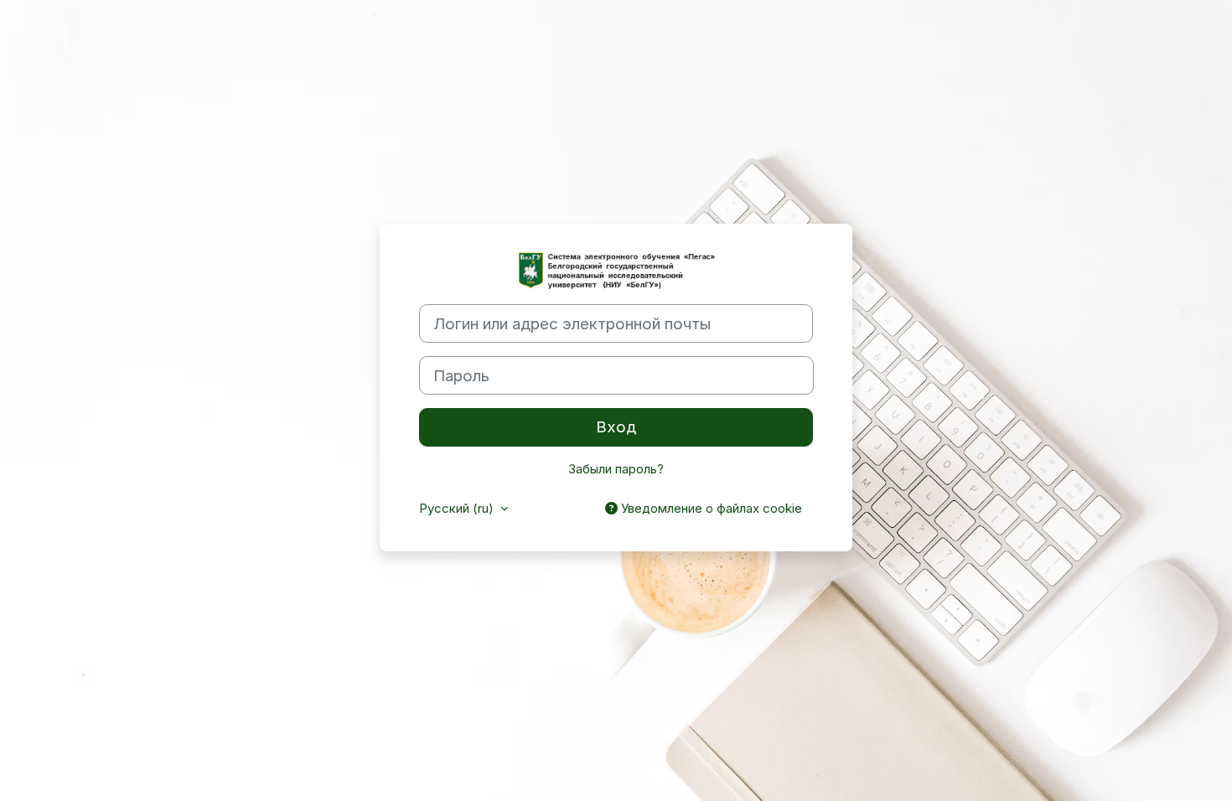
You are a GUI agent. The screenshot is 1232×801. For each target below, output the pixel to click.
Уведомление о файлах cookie (710, 508)
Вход (616, 427)
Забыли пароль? (616, 469)
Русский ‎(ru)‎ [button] (458, 508)
